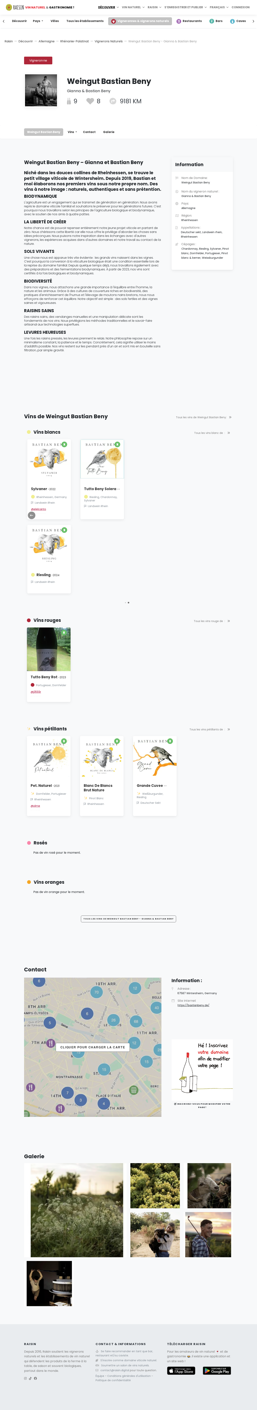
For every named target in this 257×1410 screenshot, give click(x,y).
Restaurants (192, 21)
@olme (35, 806)
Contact (89, 132)
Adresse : (197, 990)
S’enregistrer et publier (183, 7)
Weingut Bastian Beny (43, 132)
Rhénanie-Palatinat (74, 41)
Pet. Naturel (45, 785)
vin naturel (207, 1351)
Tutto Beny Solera (102, 489)
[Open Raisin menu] (160, 7)
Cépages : (205, 251)
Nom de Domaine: (195, 180)
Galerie (108, 132)
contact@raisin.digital (114, 1370)
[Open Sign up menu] (206, 7)
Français (217, 7)
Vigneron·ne (38, 60)
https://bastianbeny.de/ (193, 1005)
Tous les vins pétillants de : (207, 729)
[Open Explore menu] (118, 7)
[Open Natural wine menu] (143, 7)
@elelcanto (38, 509)
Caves (241, 21)
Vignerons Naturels (109, 41)
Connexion (241, 7)
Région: (189, 217)
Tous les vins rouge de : (210, 621)
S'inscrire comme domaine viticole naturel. (128, 1360)
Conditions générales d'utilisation (129, 1376)
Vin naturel (131, 7)
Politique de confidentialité (113, 1380)
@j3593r (36, 692)
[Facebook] (35, 1378)
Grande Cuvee (152, 785)
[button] (125, 602)
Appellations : (201, 232)
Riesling (47, 575)
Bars (219, 21)
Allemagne (47, 41)
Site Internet (193, 1003)
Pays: (188, 205)
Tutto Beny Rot (48, 677)
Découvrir (106, 7)
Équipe (100, 1376)
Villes (55, 21)
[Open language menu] (227, 7)
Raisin (9, 41)
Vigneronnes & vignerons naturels (143, 21)
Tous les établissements (85, 21)
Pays (37, 21)
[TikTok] (30, 1378)
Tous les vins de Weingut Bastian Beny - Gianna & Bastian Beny (128, 918)
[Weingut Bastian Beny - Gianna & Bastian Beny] (75, 1210)
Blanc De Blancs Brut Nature (98, 787)
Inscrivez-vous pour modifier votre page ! (203, 1105)
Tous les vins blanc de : (210, 433)
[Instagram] (25, 1378)
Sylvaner (43, 489)
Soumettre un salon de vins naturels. (125, 1365)
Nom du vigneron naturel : (200, 193)
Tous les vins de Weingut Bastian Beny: (201, 417)
